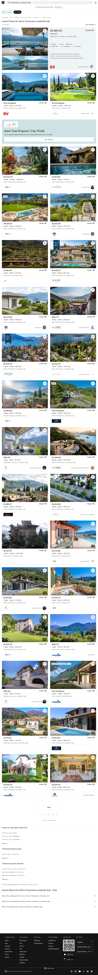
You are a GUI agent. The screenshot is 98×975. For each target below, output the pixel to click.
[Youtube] (79, 971)
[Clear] (91, 2)
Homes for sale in (9, 833)
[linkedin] (87, 971)
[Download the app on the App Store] (68, 954)
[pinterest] (91, 971)
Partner (50, 943)
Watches (22, 954)
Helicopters (23, 951)
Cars (20, 943)
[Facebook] (75, 971)
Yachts (21, 946)
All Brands (37, 940)
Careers (7, 949)
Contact (7, 946)
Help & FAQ (8, 951)
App (6, 943)
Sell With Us (52, 940)
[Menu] (95, 2)
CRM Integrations (53, 949)
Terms (7, 954)
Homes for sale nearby (14, 828)
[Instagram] (71, 971)
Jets (20, 949)
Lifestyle (22, 962)
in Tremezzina (13, 872)
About (7, 940)
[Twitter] (83, 971)
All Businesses (38, 943)
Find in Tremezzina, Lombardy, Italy (20, 884)
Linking (50, 946)
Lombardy (16, 17)
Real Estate (5, 17)
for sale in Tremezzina (10, 854)
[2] (57, 815)
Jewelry (21, 957)
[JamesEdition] (3, 2)
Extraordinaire (23, 960)
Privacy (7, 957)
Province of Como (26, 17)
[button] (45, 31)
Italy (11, 17)
